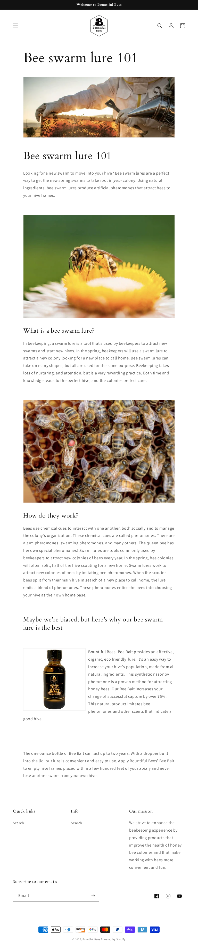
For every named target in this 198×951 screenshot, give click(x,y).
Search (18, 823)
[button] (15, 25)
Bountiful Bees (91, 939)
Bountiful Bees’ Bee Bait (110, 651)
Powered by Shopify (113, 939)
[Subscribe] (93, 896)
